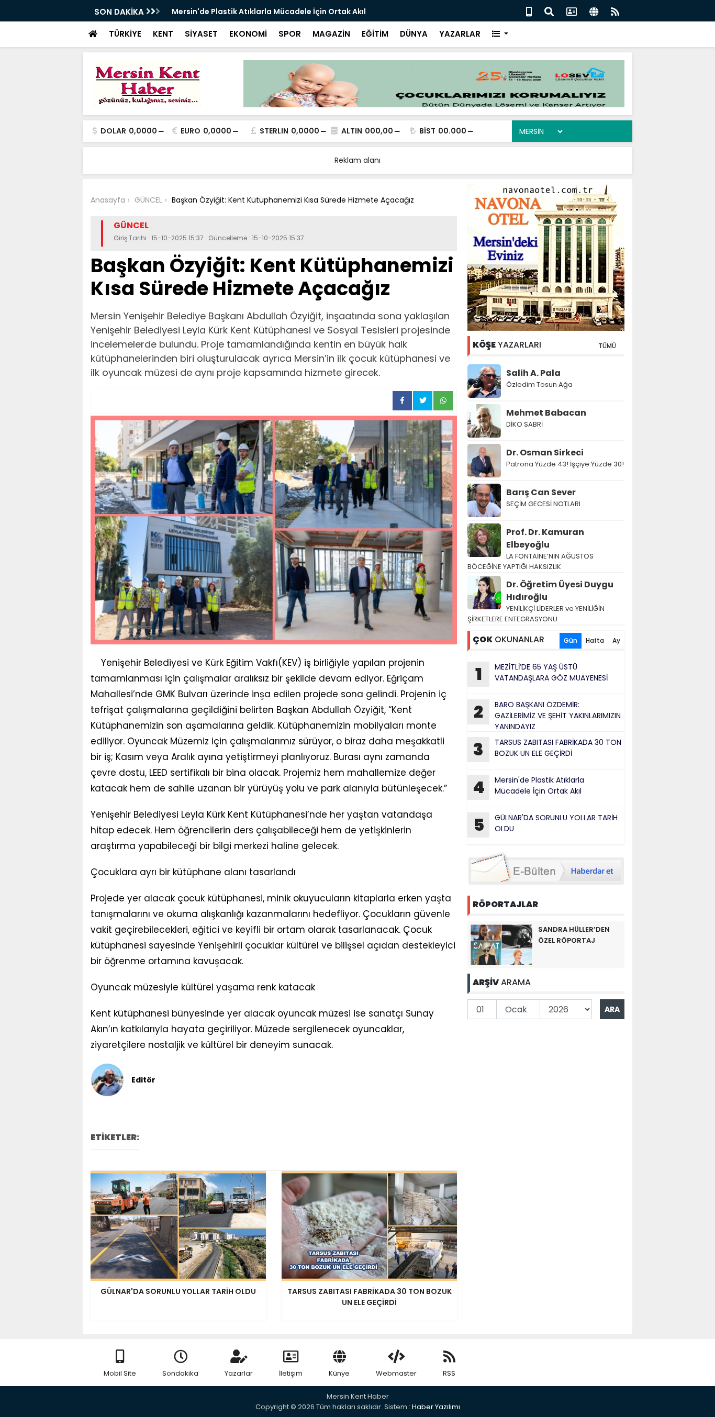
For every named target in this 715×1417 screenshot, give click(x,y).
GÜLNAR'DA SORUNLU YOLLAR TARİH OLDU (545, 824)
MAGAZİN (331, 33)
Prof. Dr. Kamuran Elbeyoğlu (545, 538)
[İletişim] (571, 11)
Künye (339, 1373)
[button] (500, 34)
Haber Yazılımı (436, 1407)
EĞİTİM (375, 33)
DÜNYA (414, 33)
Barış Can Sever (541, 492)
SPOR (289, 33)
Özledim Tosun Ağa (539, 384)
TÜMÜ (607, 345)
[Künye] (594, 11)
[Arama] (549, 11)
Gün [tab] (570, 640)
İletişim (291, 1373)
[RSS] (615, 11)
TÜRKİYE (125, 33)
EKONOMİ (248, 33)
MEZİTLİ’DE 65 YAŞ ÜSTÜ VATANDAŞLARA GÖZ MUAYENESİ (541, 674)
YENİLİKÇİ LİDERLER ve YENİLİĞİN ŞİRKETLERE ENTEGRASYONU (536, 614)
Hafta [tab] (595, 640)
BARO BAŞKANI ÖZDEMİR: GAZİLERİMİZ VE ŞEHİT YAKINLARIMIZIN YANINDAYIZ (547, 715)
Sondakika (180, 1373)
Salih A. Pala (533, 373)
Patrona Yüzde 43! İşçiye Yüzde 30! (565, 464)
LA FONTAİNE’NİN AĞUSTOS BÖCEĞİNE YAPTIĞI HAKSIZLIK (530, 561)
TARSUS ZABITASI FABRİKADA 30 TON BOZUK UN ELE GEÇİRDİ (547, 749)
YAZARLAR (460, 33)
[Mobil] (529, 11)
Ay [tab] (616, 640)
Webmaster (396, 1373)
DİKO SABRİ (524, 424)
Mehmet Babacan (546, 413)
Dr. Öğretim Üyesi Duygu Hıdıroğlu (559, 590)
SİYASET (201, 33)
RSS (449, 1373)
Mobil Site (120, 1373)
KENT (163, 33)
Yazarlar (239, 1373)
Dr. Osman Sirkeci (545, 453)
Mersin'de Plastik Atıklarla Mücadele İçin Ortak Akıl (269, 11)
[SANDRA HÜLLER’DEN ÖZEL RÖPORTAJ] (501, 944)
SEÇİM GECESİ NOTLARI (543, 504)
